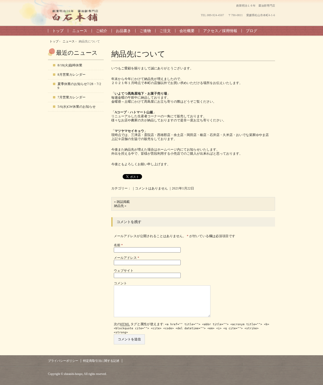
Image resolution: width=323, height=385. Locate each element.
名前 (118, 245)
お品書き (123, 31)
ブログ (251, 31)
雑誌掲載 (123, 202)
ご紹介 (101, 31)
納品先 (119, 206)
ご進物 (145, 31)
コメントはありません (151, 188)
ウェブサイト (123, 270)
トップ (58, 31)
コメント (120, 283)
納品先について (138, 54)
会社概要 (187, 31)
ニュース (79, 31)
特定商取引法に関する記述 (101, 361)
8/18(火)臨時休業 (70, 65)
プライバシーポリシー (63, 361)
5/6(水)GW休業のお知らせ (77, 106)
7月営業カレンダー (72, 97)
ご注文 (165, 31)
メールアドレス (126, 258)
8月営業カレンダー (72, 74)
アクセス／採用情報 (220, 31)
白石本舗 (75, 15)
